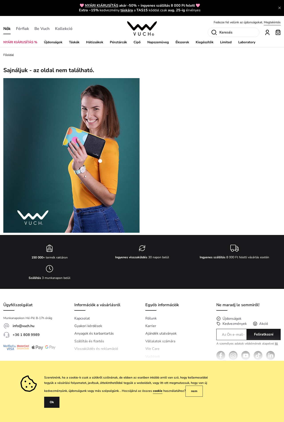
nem (194, 391)
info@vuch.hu (23, 325)
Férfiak (22, 28)
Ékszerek (182, 42)
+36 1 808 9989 (26, 334)
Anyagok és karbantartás (94, 333)
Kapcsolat (82, 318)
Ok (52, 402)
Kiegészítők (204, 42)
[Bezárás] (279, 8)
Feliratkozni (263, 334)
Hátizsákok (94, 42)
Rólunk (151, 318)
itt (276, 343)
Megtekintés (272, 22)
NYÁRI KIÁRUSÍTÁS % (20, 42)
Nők (7, 28)
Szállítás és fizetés (89, 341)
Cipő (137, 42)
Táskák (74, 42)
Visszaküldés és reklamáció (96, 348)
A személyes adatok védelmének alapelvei (247, 344)
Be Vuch (42, 28)
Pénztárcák (118, 42)
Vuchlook (152, 356)
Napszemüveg (158, 42)
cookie (157, 391)
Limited (226, 42)
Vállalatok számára (160, 341)
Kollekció (63, 28)
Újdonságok (53, 42)
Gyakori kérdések (88, 325)
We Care (152, 348)
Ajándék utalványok (161, 333)
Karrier (150, 325)
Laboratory (246, 42)
